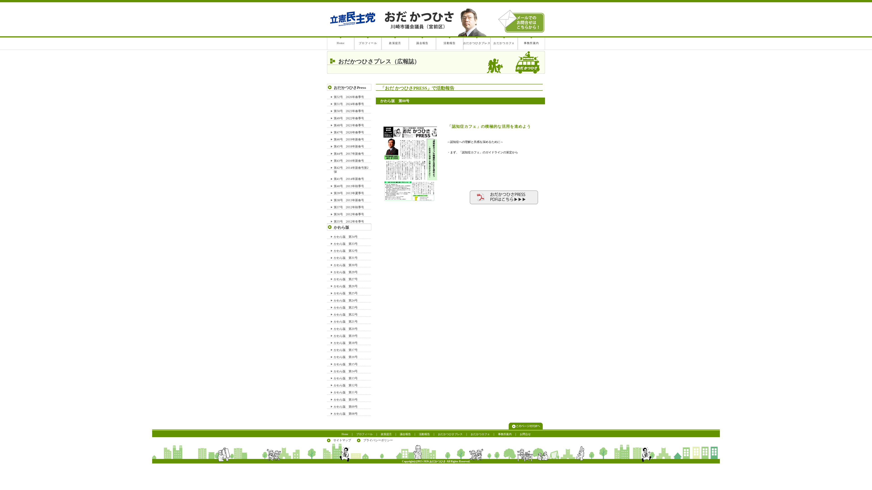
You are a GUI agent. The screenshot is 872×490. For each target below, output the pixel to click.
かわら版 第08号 (346, 413)
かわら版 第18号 (346, 343)
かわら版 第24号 (346, 300)
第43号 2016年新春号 (349, 160)
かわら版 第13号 (346, 378)
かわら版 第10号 (346, 399)
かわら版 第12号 (346, 385)
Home (340, 43)
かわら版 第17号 (346, 350)
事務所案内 (531, 43)
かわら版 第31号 (346, 258)
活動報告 (449, 43)
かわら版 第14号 (346, 371)
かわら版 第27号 (346, 279)
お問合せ (525, 434)
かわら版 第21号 (346, 321)
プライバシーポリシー (378, 440)
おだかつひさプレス (476, 43)
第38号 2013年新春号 (349, 200)
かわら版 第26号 (346, 286)
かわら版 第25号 (346, 293)
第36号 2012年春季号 (349, 214)
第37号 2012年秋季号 (349, 207)
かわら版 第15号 (346, 364)
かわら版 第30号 (346, 265)
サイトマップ (342, 440)
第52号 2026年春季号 (349, 97)
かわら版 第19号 (346, 336)
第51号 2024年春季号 (349, 104)
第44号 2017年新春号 (349, 153)
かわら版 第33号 (346, 243)
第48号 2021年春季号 (349, 125)
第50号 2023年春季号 (349, 111)
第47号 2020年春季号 (349, 132)
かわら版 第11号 (346, 392)
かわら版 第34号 (346, 236)
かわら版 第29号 (346, 272)
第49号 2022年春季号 (349, 118)
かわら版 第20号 (346, 329)
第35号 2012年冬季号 (349, 221)
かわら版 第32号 (346, 250)
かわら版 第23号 (346, 307)
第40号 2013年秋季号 (349, 186)
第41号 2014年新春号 (349, 179)
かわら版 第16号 (346, 357)
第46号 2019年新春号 (349, 139)
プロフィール (368, 43)
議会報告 (422, 43)
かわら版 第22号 (346, 314)
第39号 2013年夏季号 (349, 193)
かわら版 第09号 (346, 406)
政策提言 (395, 43)
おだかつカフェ (504, 43)
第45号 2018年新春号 (349, 146)
